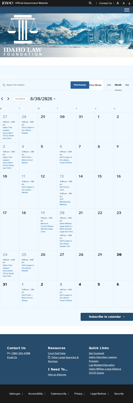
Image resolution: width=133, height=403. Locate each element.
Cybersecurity (58, 393)
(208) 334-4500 (20, 353)
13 (62, 176)
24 (5, 254)
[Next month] (8, 99)
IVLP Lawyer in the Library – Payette (28, 130)
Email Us (12, 357)
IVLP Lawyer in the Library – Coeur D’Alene (66, 160)
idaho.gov (14, 393)
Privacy (78, 393)
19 (43, 212)
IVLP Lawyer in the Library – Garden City (66, 243)
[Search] (92, 3)
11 (23, 176)
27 (5, 116)
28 (24, 116)
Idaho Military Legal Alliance (105, 369)
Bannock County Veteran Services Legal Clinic (47, 227)
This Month (20, 99)
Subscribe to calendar (105, 317)
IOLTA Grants (96, 373)
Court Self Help (57, 353)
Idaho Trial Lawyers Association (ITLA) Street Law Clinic (8, 132)
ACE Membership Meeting (65, 202)
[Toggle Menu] (126, 9)
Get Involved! (96, 353)
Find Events (80, 84)
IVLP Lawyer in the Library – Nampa (28, 190)
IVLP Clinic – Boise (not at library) (27, 160)
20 (62, 212)
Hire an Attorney (57, 374)
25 (24, 254)
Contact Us (105, 3)
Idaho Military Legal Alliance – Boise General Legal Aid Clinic (66, 227)
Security (119, 393)
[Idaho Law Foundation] (23, 35)
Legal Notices (98, 393)
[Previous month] (2, 99)
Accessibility (35, 393)
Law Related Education (102, 365)
